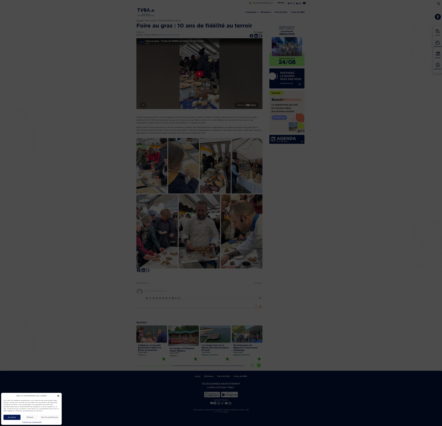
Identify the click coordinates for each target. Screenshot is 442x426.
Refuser (30, 417)
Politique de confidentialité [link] (32, 422)
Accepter (12, 417)
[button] (58, 396)
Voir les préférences (49, 417)
